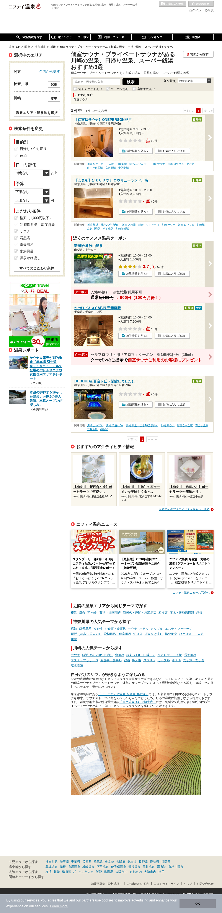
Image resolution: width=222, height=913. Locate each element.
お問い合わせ (205, 883)
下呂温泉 (103, 866)
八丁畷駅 (108, 228)
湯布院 (161, 866)
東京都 (109, 861)
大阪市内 (121, 871)
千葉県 (75, 861)
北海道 (132, 861)
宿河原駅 (110, 167)
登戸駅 (190, 163)
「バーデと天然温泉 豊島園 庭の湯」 (123, 694)
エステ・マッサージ (178, 628)
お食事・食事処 (115, 628)
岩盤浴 (25, 238)
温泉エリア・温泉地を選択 (37, 113)
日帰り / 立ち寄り (33, 149)
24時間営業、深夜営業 (37, 225)
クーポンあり (120, 89)
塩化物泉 (171, 634)
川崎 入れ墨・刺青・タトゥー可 (140, 224)
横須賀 (66, 871)
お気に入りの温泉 (172, 4)
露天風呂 (85, 628)
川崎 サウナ (158, 163)
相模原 (163, 612)
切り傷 (137, 634)
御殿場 (108, 871)
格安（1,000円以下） (140, 655)
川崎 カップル (95, 425)
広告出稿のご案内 (138, 883)
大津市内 (150, 871)
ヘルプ (188, 883)
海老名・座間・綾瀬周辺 (139, 612)
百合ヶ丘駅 (201, 425)
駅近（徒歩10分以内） (86, 634)
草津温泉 (52, 866)
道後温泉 (134, 866)
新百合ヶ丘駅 (185, 425)
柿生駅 (104, 429)
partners (88, 900)
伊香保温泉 (118, 866)
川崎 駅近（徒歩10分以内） (132, 163)
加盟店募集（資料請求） (106, 883)
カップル (157, 628)
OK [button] (197, 903)
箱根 (199, 612)
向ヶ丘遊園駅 (95, 167)
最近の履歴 (201, 4)
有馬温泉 (74, 866)
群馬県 (98, 861)
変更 (54, 84)
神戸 (161, 871)
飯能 (99, 871)
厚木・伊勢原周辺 (182, 612)
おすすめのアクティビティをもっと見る (184, 509)
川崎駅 (201, 224)
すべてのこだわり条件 (37, 268)
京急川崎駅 (93, 228)
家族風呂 (27, 251)
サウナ (132, 628)
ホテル (144, 628)
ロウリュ (149, 660)
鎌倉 (82, 612)
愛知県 (154, 861)
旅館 (74, 639)
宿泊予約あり (146, 89)
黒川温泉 (149, 866)
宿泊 (74, 628)
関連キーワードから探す (26, 877)
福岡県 (165, 861)
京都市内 (136, 871)
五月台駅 (92, 429)
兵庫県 (86, 861)
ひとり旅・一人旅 (191, 634)
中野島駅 (123, 167)
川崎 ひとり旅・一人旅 (100, 163)
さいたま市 (86, 871)
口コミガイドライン (166, 883)
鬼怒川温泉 (175, 866)
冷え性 (98, 628)
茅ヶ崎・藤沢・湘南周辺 (104, 612)
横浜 (74, 612)
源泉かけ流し (154, 634)
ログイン (195, 10)
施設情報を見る (136, 151)
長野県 (143, 861)
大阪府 (120, 861)
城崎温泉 (88, 866)
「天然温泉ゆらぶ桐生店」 (137, 702)
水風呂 (119, 655)
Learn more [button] (59, 906)
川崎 (57, 871)
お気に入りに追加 (174, 151)
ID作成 (209, 10)
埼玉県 (64, 861)
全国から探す (49, 71)
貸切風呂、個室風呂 (117, 634)
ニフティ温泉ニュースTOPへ (191, 592)
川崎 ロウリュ (176, 163)
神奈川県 (52, 861)
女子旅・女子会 (193, 660)
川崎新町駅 (122, 228)
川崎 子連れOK (114, 425)
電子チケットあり (90, 89)
